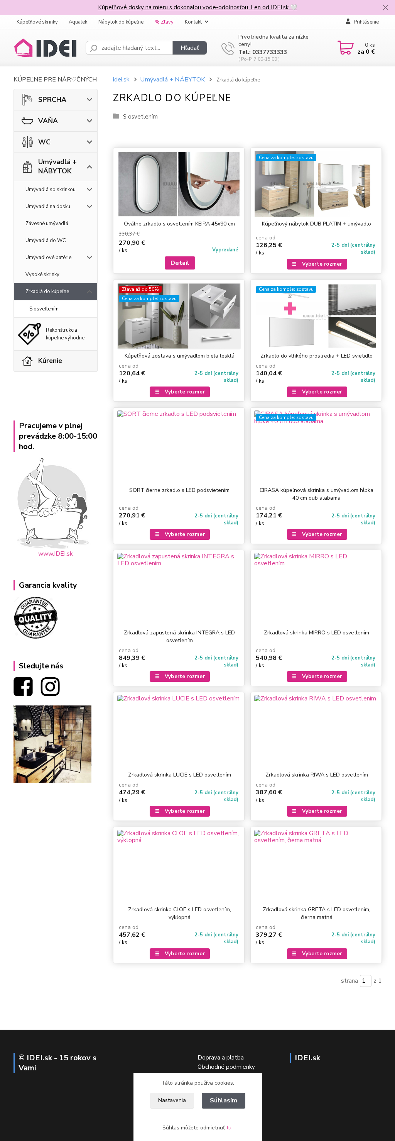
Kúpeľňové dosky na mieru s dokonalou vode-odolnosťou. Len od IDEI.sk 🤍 (197, 7)
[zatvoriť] (385, 7)
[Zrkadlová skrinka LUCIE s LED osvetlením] (178, 731)
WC (44, 142)
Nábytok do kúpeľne (120, 22)
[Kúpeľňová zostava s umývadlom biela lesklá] (178, 316)
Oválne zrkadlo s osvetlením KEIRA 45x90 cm (179, 223)
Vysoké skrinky (42, 274)
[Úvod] (46, 48)
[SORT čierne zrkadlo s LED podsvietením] (178, 447)
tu (228, 1127)
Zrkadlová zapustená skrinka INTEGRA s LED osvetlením (179, 636)
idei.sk (121, 79)
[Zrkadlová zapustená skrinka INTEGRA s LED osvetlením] (178, 589)
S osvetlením (44, 308)
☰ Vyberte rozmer (317, 264)
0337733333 (269, 52)
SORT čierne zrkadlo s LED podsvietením (179, 490)
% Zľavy (164, 22)
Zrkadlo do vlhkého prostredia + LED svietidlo (316, 355)
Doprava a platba (221, 1057)
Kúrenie (50, 360)
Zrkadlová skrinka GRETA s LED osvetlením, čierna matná (316, 913)
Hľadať (190, 48)
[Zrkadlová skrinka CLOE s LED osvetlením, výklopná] (178, 866)
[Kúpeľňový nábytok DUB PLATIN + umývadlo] (316, 184)
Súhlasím (223, 1100)
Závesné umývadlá (46, 223)
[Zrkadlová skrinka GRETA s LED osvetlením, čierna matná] (316, 866)
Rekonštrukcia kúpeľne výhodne (65, 334)
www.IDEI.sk (55, 553)
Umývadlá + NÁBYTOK (57, 166)
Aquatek (78, 22)
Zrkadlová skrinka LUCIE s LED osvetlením (179, 774)
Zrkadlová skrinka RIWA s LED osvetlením (316, 774)
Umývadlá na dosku (47, 206)
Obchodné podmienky (226, 1067)
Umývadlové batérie (48, 257)
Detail (179, 263)
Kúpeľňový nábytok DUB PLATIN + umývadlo (316, 223)
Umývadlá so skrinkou (50, 189)
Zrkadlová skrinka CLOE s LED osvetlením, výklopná (179, 913)
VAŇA (48, 120)
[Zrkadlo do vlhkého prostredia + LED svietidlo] (316, 316)
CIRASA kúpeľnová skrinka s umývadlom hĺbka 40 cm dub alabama (316, 494)
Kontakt (193, 22)
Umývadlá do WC (45, 240)
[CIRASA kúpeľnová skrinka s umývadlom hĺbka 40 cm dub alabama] (316, 447)
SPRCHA (52, 99)
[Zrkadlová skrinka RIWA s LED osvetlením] (316, 731)
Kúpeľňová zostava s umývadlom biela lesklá (180, 355)
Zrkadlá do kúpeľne (47, 291)
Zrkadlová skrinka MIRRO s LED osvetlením (316, 632)
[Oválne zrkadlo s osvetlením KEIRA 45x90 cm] (178, 184)
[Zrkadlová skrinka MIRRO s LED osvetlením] (316, 589)
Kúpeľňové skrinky (37, 22)
